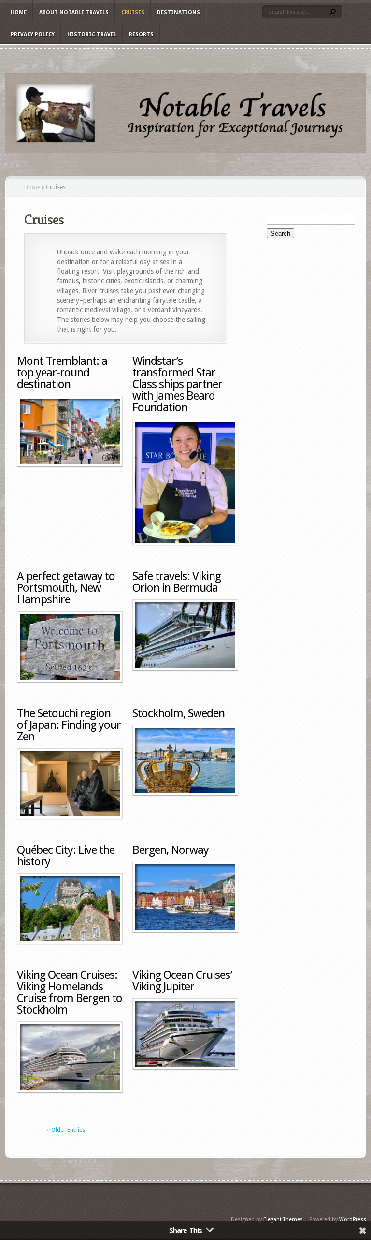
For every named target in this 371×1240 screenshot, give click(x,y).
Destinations (178, 12)
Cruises (132, 12)
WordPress (352, 1219)
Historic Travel (91, 34)
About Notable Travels (74, 12)
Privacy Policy (33, 34)
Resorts (141, 34)
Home (19, 12)
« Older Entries (66, 1130)
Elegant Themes (283, 1219)
